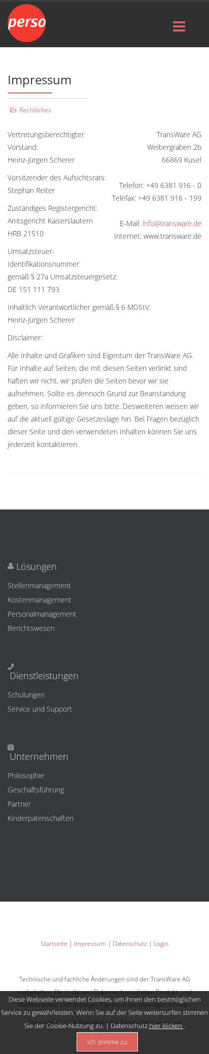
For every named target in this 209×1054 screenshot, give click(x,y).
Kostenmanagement (40, 599)
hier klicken (166, 1025)
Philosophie (16, 775)
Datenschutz (131, 943)
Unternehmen (39, 756)
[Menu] (179, 27)
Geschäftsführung (16, 789)
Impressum (91, 943)
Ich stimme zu (107, 1041)
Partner (16, 804)
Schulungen (26, 694)
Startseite (55, 943)
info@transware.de (172, 223)
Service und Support (40, 709)
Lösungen (36, 566)
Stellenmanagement (39, 585)
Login (161, 943)
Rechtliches (35, 110)
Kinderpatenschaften (16, 818)
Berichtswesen (31, 628)
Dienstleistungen (44, 675)
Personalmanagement (42, 614)
